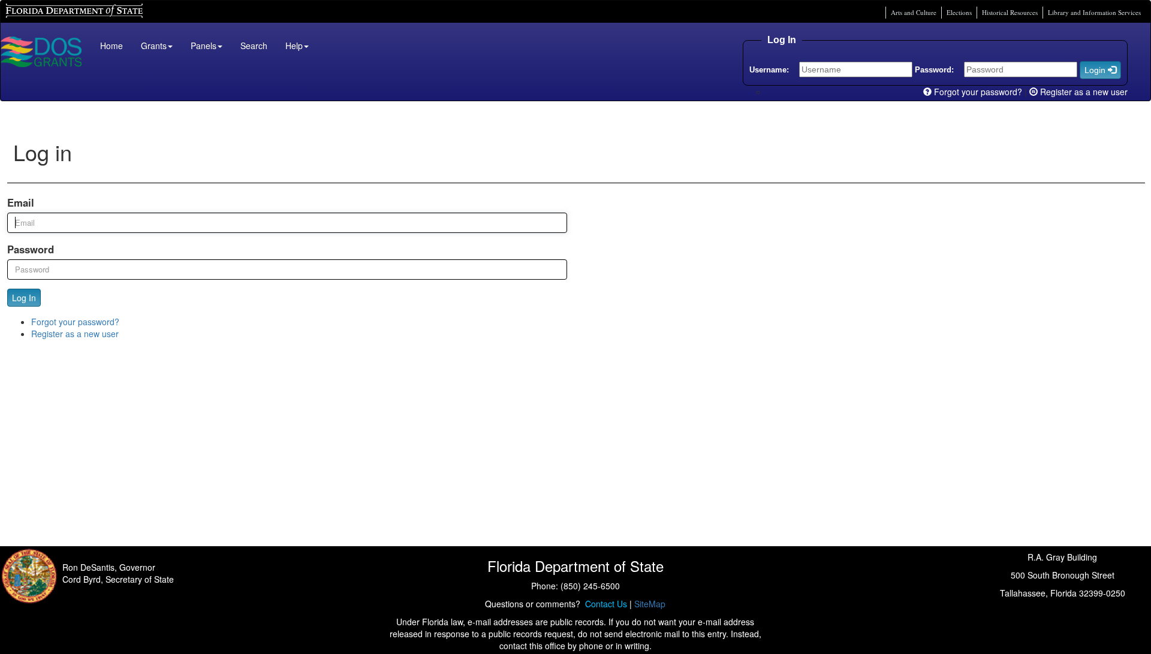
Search (253, 46)
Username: (769, 69)
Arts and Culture (913, 12)
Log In (24, 298)
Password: (934, 69)
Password (30, 249)
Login (1096, 70)
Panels (203, 46)
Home (111, 46)
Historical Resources (1010, 12)
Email (20, 202)
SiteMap (649, 604)
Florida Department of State (53, 9)
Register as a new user (1083, 92)
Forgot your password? (977, 92)
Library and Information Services (1094, 12)
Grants (154, 46)
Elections (959, 12)
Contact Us (603, 604)
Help (294, 46)
